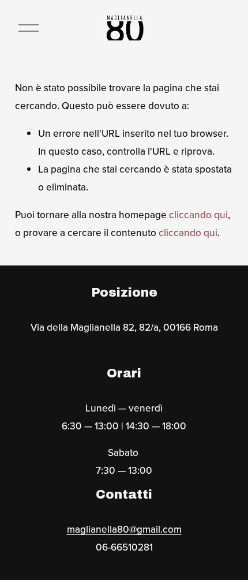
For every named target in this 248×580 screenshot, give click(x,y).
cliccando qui (198, 214)
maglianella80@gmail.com (124, 529)
